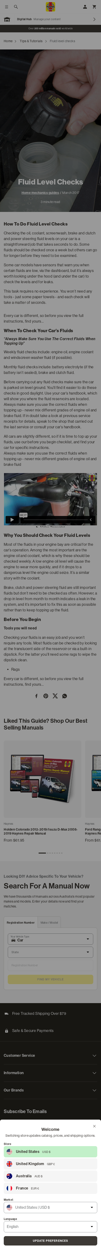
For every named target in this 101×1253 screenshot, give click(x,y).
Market (8, 1199)
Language (10, 1219)
